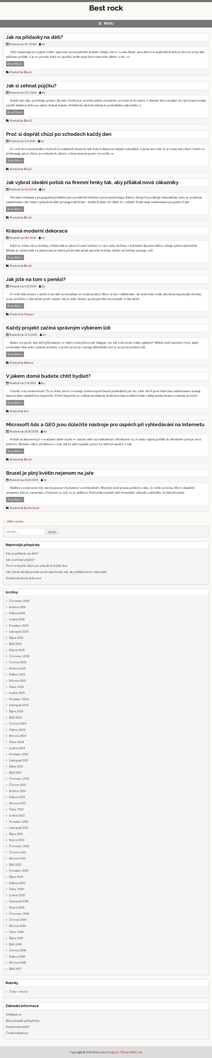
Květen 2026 (17, 607)
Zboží (27, 72)
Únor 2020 (16, 889)
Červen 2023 (17, 785)
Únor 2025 (16, 687)
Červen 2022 (17, 852)
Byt (26, 411)
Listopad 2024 (19, 705)
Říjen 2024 (16, 711)
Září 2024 (15, 717)
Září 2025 (15, 644)
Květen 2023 (17, 791)
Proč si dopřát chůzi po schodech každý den (58, 134)
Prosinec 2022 (18, 822)
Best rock (106, 8)
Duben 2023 (17, 797)
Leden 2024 (17, 748)
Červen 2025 (17, 662)
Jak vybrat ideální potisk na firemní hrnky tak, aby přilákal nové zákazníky (92, 182)
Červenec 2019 (19, 913)
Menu (109, 23)
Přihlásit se (14, 1014)
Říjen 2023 (16, 766)
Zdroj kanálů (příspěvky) (22, 1021)
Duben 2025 (17, 674)
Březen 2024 (17, 736)
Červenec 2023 (19, 778)
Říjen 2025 (16, 638)
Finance (29, 314)
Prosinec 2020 (19, 870)
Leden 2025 (17, 693)
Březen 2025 (17, 680)
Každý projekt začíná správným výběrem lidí (58, 328)
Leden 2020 (17, 895)
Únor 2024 (16, 742)
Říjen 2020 (16, 877)
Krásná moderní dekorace (37, 231)
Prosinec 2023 (18, 754)
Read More (15, 64)
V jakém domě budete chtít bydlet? (48, 376)
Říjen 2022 (16, 834)
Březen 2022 (17, 858)
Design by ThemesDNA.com (124, 1052)
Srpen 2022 (16, 840)
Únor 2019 (16, 932)
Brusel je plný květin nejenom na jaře (50, 473)
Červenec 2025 (19, 656)
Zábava (28, 363)
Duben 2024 (17, 730)
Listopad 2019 (18, 901)
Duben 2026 (17, 613)
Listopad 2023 (18, 760)
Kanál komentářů (17, 1027)
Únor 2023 (16, 809)
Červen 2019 (17, 920)
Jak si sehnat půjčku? (31, 86)
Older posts (13, 521)
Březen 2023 (17, 803)
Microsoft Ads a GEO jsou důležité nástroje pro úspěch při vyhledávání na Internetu (105, 425)
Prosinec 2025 (19, 625)
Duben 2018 (17, 956)
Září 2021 (15, 864)
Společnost (31, 508)
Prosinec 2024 (19, 699)
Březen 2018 (17, 962)
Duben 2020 (17, 883)
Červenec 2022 (19, 846)
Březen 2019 (17, 926)
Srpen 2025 (17, 650)
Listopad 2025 (19, 631)
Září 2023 (15, 772)
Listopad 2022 (18, 828)
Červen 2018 (17, 950)
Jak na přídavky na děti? (34, 37)
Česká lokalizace (17, 1033)
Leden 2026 (17, 619)
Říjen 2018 (16, 938)
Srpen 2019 (16, 907)
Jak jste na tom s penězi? (36, 279)
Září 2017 (15, 969)
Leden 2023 (17, 815)
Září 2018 (15, 944)
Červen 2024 (17, 723)
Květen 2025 (17, 668)
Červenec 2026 (19, 601)
